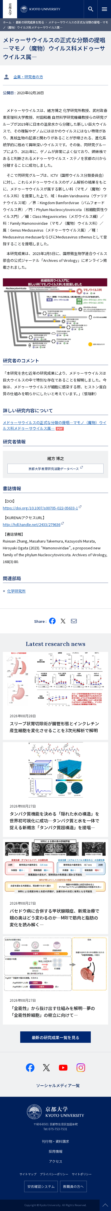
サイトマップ (27, 1174)
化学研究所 (16, 591)
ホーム (7, 22)
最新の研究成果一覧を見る (55, 1037)
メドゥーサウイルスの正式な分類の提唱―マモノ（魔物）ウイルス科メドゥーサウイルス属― (54, 425)
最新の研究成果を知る (30, 22)
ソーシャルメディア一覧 (58, 1085)
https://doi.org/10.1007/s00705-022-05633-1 (40, 508)
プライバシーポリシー (54, 1174)
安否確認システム (41, 1186)
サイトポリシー (82, 1174)
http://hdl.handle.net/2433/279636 (31, 524)
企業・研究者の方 (28, 76)
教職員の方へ (73, 1186)
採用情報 (55, 1151)
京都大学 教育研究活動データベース (53, 468)
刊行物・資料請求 (55, 1141)
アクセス (55, 1161)
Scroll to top (105, 1205)
